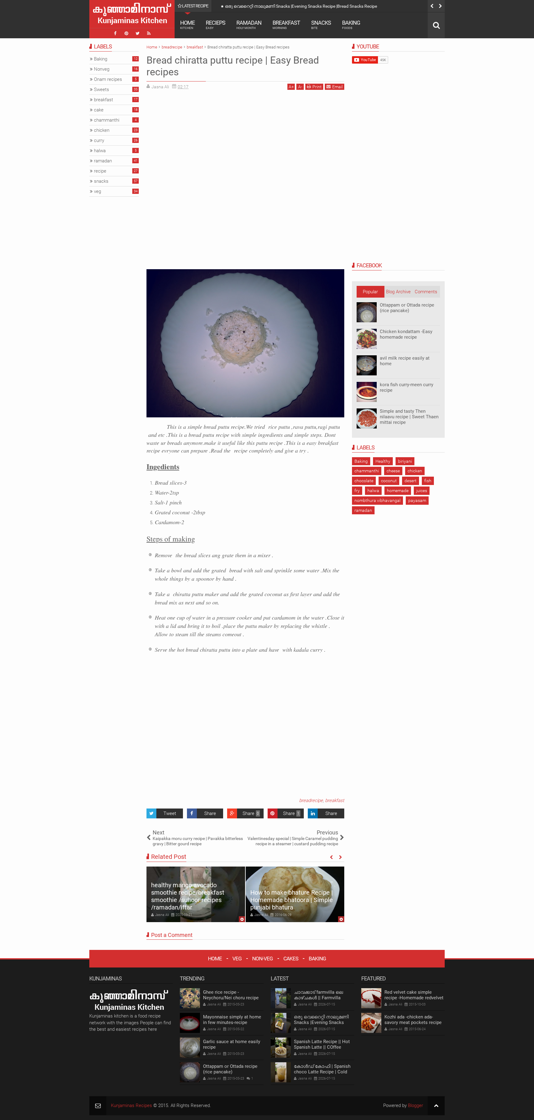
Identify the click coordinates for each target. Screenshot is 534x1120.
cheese (393, 470)
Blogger (415, 1105)
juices (421, 490)
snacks (101, 181)
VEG (237, 958)
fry (357, 490)
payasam (417, 500)
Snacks (321, 24)
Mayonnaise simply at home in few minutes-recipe (232, 1019)
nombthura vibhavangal (377, 500)
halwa (373, 490)
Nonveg (101, 69)
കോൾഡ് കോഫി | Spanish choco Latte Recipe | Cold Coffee (322, 1072)
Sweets (101, 89)
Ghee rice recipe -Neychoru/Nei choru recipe (231, 995)
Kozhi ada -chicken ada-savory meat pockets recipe (413, 1019)
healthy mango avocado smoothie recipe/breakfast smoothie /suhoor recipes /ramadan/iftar (187, 896)
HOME (215, 958)
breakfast (334, 800)
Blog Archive (398, 292)
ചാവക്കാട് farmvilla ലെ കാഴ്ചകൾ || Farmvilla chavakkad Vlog (318, 997)
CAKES (290, 958)
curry (99, 140)
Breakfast (286, 24)
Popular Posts (370, 293)
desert (411, 480)
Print (317, 86)
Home (187, 24)
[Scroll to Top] (436, 1105)
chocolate (363, 480)
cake (99, 110)
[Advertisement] (198, 137)
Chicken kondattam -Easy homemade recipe (406, 334)
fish (427, 480)
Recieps (215, 24)
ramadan (363, 510)
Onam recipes (108, 79)
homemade (398, 490)
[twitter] (137, 33)
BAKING (317, 958)
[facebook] (115, 33)
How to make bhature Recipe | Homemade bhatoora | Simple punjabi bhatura (291, 900)
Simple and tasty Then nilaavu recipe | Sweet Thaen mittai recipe (409, 416)
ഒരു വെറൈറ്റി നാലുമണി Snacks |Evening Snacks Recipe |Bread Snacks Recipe (324, 1022)
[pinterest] (126, 33)
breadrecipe (311, 800)
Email (337, 86)
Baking (351, 24)
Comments (426, 292)
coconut (389, 480)
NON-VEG (262, 958)
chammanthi (366, 470)
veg (97, 191)
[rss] (149, 33)
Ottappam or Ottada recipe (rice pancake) (407, 307)
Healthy (382, 461)
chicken (415, 470)
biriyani (405, 461)
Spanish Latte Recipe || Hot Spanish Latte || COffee (274, 6)
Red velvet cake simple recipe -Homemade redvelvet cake (413, 997)
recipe (100, 171)
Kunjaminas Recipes (131, 1105)
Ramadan (248, 24)
